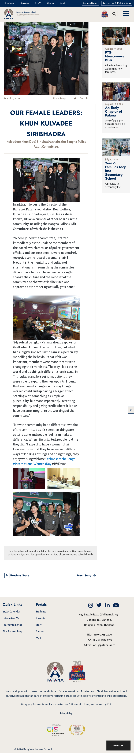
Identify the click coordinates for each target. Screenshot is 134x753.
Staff (37, 3)
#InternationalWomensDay (32, 464)
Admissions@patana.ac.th (99, 645)
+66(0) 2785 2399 (102, 639)
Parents (24, 3)
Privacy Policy (66, 713)
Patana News (90, 3)
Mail (62, 3)
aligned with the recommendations (35, 691)
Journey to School (13, 624)
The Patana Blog (13, 631)
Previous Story (19, 575)
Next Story (84, 575)
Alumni (50, 3)
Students (9, 3)
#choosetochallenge (61, 459)
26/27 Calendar (11, 611)
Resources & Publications (117, 3)
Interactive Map (12, 618)
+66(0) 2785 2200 (102, 634)
